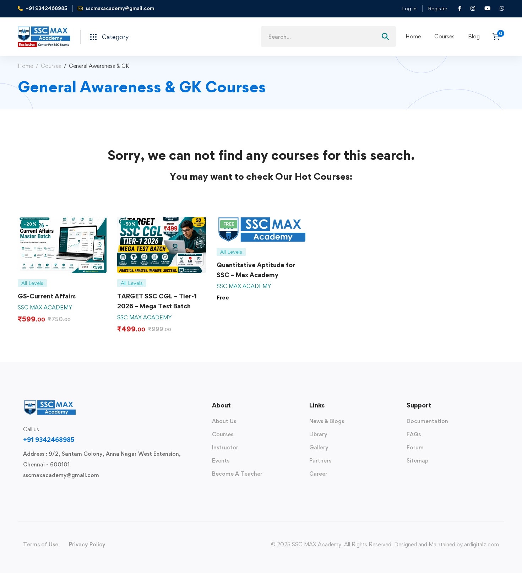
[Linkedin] (68, 491)
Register (437, 8)
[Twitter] (23, 491)
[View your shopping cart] (498, 36)
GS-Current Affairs (47, 296)
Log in (409, 8)
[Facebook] (34, 491)
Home (25, 66)
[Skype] (45, 491)
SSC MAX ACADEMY (45, 307)
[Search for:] (328, 36)
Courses (51, 66)
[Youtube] (57, 491)
